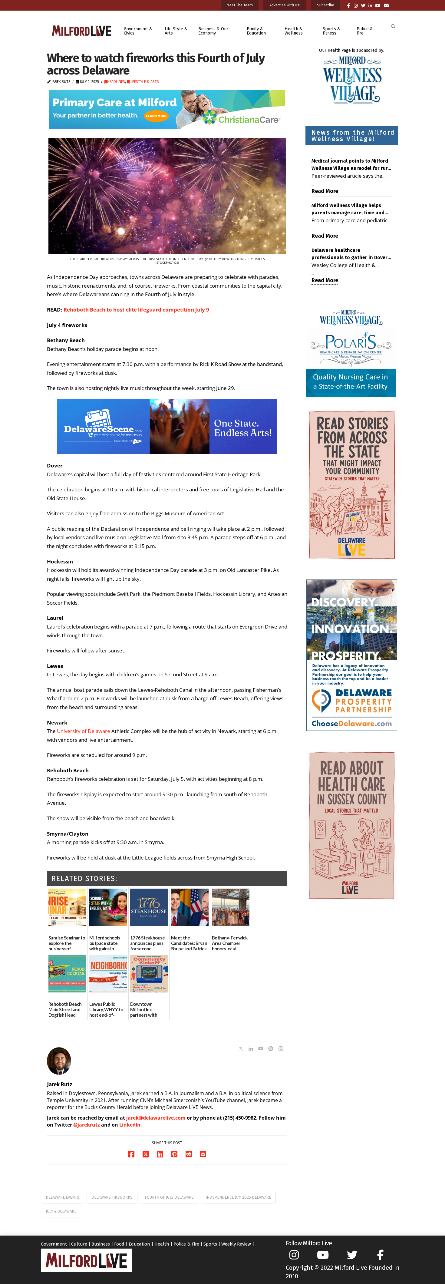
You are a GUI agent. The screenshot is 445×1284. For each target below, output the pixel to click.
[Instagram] (280, 1049)
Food (119, 1244)
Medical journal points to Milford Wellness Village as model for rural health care (352, 165)
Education (139, 1244)
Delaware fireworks (112, 1197)
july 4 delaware (61, 1211)
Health (161, 1244)
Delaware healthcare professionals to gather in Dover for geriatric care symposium (349, 254)
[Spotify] (270, 1049)
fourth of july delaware (169, 1197)
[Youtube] (260, 1049)
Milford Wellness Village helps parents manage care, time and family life (348, 209)
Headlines (116, 82)
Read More (325, 191)
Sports (210, 1244)
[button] (393, 26)
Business (100, 1244)
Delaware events (62, 1197)
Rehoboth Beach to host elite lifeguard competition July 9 (136, 309)
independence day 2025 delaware (238, 1197)
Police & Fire (186, 1244)
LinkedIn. (130, 1124)
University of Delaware (83, 731)
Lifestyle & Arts (144, 82)
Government (54, 1244)
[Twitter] (240, 1049)
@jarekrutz (86, 1124)
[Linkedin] (250, 1049)
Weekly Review (236, 1244)
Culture (79, 1244)
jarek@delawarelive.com (156, 1117)
